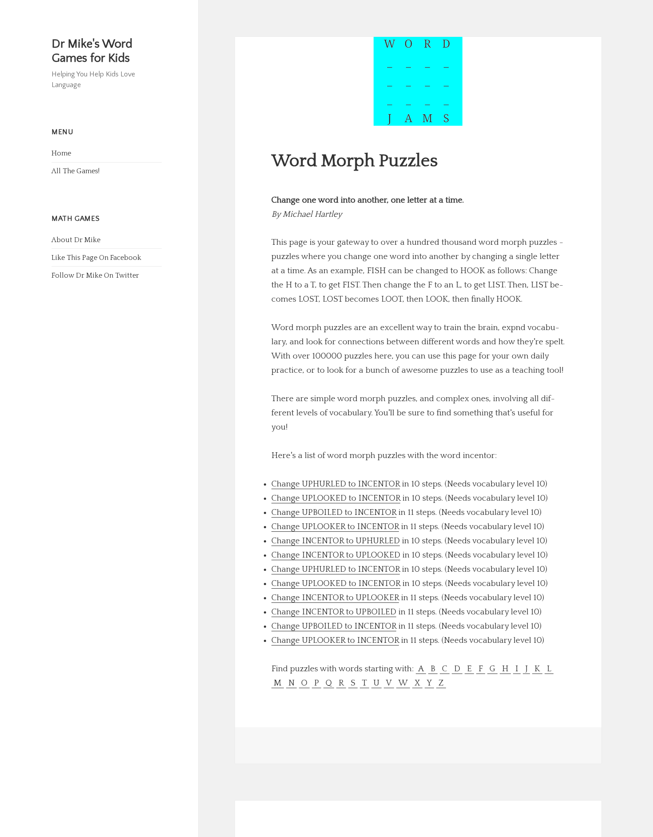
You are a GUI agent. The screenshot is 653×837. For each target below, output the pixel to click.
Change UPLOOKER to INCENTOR (335, 526)
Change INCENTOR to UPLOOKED (335, 555)
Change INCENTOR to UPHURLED (335, 541)
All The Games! (76, 171)
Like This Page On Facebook (96, 258)
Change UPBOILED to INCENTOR (333, 512)
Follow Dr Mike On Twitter (95, 275)
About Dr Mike (76, 240)
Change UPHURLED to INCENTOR (335, 484)
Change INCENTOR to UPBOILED (333, 612)
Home (61, 153)
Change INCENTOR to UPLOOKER (335, 597)
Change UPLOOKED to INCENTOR (335, 498)
